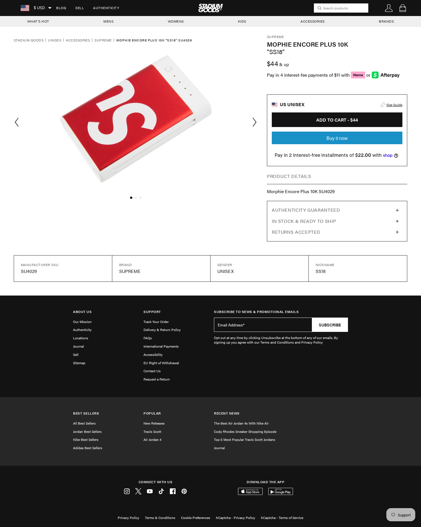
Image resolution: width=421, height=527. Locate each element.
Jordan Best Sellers (87, 431)
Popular (152, 413)
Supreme (103, 40)
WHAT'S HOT (38, 21)
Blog (61, 7)
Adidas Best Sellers (87, 447)
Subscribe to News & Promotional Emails (256, 311)
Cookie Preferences (195, 517)
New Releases (154, 423)
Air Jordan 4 (152, 439)
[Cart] (402, 8)
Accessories (78, 40)
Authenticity (106, 7)
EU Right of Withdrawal (161, 362)
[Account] (389, 8)
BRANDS (386, 21)
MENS (108, 21)
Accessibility (153, 354)
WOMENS (176, 21)
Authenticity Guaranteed (306, 210)
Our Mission (82, 321)
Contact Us (152, 370)
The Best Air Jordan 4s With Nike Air (241, 423)
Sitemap (79, 362)
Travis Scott (152, 431)
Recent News (227, 413)
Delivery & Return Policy (162, 329)
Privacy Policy (128, 517)
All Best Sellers (84, 423)
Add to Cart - (337, 119)
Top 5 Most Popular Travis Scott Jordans (244, 439)
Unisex (54, 40)
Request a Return (156, 379)
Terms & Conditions (160, 517)
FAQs (147, 337)
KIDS (242, 21)
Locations (80, 337)
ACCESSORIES (312, 21)
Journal (78, 346)
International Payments (161, 346)
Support (152, 311)
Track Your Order (156, 321)
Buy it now (337, 138)
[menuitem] (61, 8)
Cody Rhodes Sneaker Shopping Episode (245, 431)
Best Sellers (86, 413)
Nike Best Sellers (86, 439)
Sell (79, 7)
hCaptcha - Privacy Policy (235, 517)
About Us (82, 311)
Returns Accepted (296, 232)
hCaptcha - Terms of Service (282, 517)
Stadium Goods (29, 40)
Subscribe (330, 325)
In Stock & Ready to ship (304, 221)
